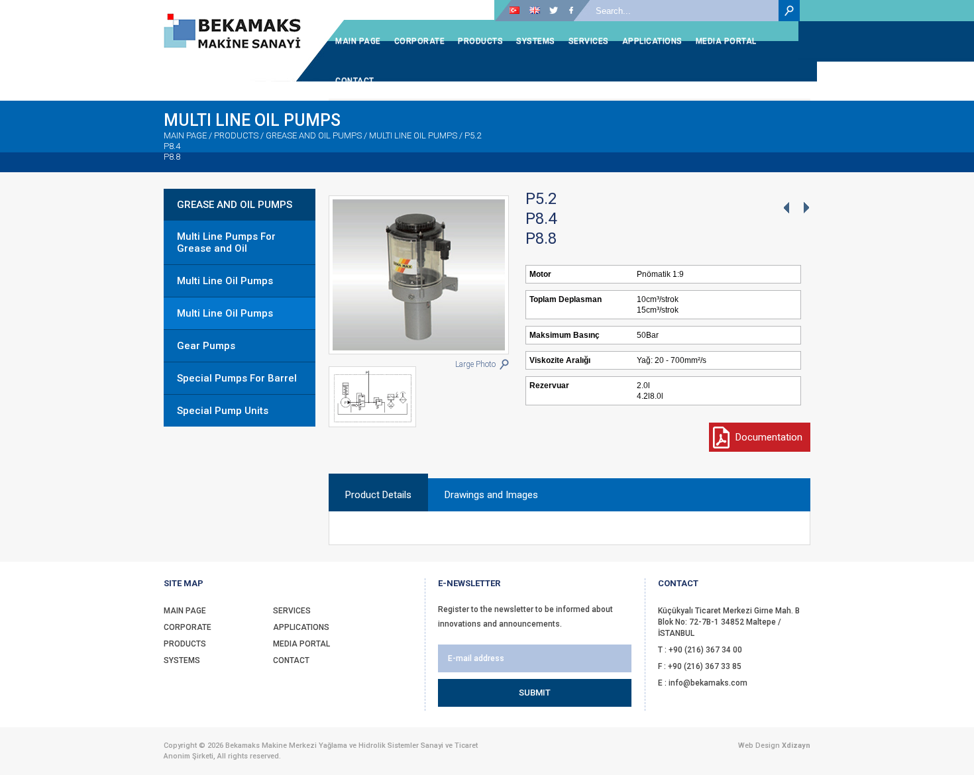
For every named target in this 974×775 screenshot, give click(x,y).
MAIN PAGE (185, 135)
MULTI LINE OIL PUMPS (413, 135)
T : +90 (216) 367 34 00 (700, 649)
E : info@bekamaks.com (702, 683)
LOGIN (418, 10)
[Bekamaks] (232, 31)
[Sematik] (379, 397)
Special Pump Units (222, 411)
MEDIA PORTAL (301, 643)
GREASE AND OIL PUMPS (234, 205)
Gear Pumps (206, 346)
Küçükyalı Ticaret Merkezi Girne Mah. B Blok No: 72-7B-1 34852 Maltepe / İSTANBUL (729, 622)
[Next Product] (805, 208)
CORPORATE (187, 627)
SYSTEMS (182, 660)
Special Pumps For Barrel (237, 378)
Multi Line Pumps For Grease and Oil (226, 242)
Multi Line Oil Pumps (225, 281)
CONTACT (291, 660)
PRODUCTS (185, 643)
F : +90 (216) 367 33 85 (699, 666)
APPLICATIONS (301, 627)
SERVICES (292, 610)
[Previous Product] (785, 208)
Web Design (759, 745)
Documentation (768, 437)
